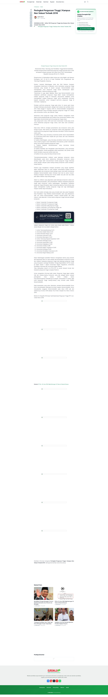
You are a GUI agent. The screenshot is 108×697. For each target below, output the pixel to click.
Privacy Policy (56, 687)
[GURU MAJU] (22, 2)
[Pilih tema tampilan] (85, 2)
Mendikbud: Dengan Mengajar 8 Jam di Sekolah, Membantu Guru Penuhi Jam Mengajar (43, 603)
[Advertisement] (54, 574)
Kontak (67, 687)
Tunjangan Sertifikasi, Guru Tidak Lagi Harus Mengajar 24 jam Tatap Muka (43, 623)
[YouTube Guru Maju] (57, 681)
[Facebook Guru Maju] (48, 681)
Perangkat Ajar (30, 1)
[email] (31, 26)
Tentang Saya (42, 687)
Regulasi (52, 1)
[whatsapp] (31, 18)
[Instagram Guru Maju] (51, 681)
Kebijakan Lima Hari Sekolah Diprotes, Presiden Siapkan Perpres (64, 623)
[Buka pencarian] (87, 2)
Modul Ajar (39, 1)
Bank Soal (46, 1)
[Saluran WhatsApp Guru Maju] (60, 681)
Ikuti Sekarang (68, 220)
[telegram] (31, 20)
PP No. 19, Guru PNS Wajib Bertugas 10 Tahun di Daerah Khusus (53, 384)
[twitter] (31, 15)
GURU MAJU (50, 692)
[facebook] (31, 13)
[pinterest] (31, 23)
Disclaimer (49, 687)
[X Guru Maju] (54, 681)
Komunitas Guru (60, 1)
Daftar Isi (62, 687)
